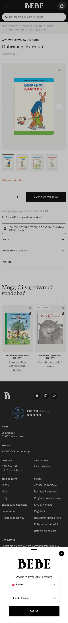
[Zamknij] (61, 554)
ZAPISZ (34, 611)
